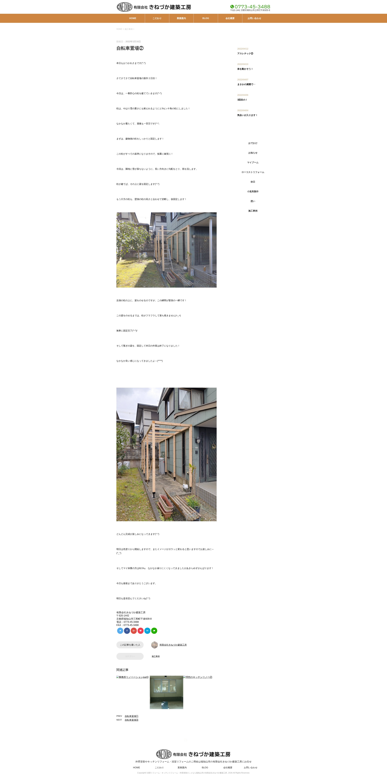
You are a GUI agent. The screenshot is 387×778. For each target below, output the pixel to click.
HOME (132, 18)
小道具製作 (253, 191)
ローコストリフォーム (253, 172)
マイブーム (253, 162)
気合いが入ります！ (247, 115)
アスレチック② (245, 53)
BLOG (205, 18)
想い (253, 201)
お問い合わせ (254, 18)
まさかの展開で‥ (246, 84)
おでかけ (252, 143)
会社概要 (230, 18)
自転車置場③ (131, 720)
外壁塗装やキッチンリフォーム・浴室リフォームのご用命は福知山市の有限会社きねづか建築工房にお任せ (193, 761)
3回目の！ (242, 99)
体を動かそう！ (245, 69)
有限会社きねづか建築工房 (173, 644)
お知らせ (252, 152)
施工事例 (156, 656)
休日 (253, 181)
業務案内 (181, 18)
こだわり (157, 18)
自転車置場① (131, 716)
